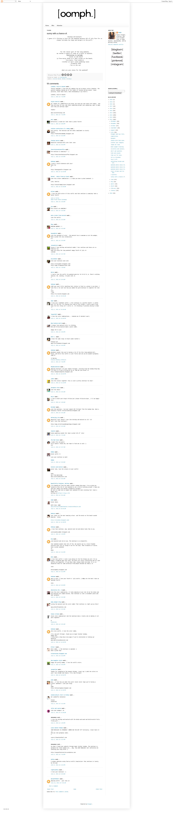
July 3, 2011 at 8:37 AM (58, 447)
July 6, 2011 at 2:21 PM (58, 765)
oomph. (120, 32)
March (113, 186)
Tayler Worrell (55, 101)
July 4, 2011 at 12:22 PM (58, 642)
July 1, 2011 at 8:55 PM (58, 144)
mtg (52, 539)
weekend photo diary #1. (118, 169)
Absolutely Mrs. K (56, 590)
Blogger (89, 804)
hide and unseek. (116, 153)
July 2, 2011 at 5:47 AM (58, 254)
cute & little (55, 198)
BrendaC (53, 407)
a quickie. (114, 174)
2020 (111, 99)
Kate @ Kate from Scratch (58, 215)
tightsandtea (54, 770)
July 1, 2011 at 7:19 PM (58, 114)
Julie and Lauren (56, 708)
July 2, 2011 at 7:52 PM (58, 362)
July (112, 132)
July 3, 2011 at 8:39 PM (58, 585)
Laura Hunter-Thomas (57, 728)
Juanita (53, 431)
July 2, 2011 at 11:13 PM (58, 383)
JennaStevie (54, 245)
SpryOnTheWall (55, 779)
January (113, 190)
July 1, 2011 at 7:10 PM (58, 96)
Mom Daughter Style (56, 660)
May (112, 181)
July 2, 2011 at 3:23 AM (58, 219)
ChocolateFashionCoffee (58, 149)
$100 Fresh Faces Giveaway (59, 199)
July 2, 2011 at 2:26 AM (58, 201)
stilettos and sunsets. (118, 149)
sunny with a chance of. (118, 177)
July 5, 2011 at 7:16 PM (58, 754)
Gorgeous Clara (55, 387)
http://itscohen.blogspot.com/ (60, 520)
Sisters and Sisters (57, 467)
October (113, 125)
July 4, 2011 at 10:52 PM (58, 675)
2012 (111, 117)
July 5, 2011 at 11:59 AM (58, 712)
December (114, 121)
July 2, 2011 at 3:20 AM (58, 210)
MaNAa (52, 452)
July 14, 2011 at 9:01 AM (58, 783)
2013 (111, 115)
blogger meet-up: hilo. (118, 134)
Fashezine (54, 622)
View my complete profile (115, 44)
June (112, 179)
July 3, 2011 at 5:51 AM (58, 412)
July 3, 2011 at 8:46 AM (58, 462)
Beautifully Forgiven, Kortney (60, 483)
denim (63, 78)
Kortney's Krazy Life (63, 493)
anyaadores (54, 233)
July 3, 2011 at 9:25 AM (58, 478)
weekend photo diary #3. (118, 165)
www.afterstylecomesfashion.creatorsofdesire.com (66, 506)
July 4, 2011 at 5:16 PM (58, 655)
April (113, 184)
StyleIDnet (54, 259)
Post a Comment (53, 786)
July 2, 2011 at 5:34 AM (58, 240)
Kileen (53, 191)
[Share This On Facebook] (62, 75)
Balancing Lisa (55, 417)
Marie (52, 272)
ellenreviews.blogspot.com (59, 653)
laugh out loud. (115, 144)
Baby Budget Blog (56, 602)
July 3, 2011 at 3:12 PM (58, 552)
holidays (69, 78)
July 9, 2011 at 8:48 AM (58, 774)
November (114, 123)
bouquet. (113, 138)
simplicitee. (114, 136)
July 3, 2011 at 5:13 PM (58, 571)
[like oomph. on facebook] (117, 58)
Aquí (52, 301)
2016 (111, 108)
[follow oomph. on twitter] (117, 54)
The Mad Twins (55, 440)
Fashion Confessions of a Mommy (60, 128)
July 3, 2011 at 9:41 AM (58, 495)
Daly (52, 557)
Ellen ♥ (53, 647)
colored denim (57, 78)
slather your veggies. (117, 142)
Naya (52, 224)
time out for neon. (116, 155)
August (113, 130)
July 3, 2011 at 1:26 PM (58, 534)
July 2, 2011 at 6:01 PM (58, 345)
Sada (52, 680)
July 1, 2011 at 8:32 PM (58, 135)
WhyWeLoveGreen (55, 366)
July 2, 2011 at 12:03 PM (58, 318)
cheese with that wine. (118, 140)
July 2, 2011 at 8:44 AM (58, 279)
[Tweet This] (65, 75)
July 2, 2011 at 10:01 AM (58, 296)
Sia (52, 206)
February (114, 188)
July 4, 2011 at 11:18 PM (58, 690)
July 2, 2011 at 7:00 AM (58, 267)
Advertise (59, 25)
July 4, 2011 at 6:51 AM (58, 624)
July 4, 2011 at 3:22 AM (58, 597)
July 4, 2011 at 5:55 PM (58, 664)
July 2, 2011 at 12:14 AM (58, 171)
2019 (111, 102)
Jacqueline (54, 669)
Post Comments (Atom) (62, 791)
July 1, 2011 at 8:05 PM (58, 123)
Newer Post (50, 789)
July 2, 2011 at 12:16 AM (58, 186)
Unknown (53, 161)
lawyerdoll (54, 314)
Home (47, 25)
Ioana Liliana (55, 614)
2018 (111, 104)
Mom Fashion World (56, 323)
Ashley (53, 759)
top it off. (114, 159)
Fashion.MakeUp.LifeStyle (58, 360)
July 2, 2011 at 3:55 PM (58, 332)
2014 (111, 112)
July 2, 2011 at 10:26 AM (58, 309)
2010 (111, 193)
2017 (111, 106)
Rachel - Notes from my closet (60, 176)
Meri (52, 119)
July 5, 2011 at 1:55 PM (58, 723)
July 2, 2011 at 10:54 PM (58, 374)
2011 (111, 119)
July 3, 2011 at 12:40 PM (58, 522)
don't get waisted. (116, 151)
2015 (111, 110)
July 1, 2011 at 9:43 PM (58, 156)
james (52, 378)
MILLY (52, 396)
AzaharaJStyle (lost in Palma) (60, 695)
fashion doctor (55, 140)
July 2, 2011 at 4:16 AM (58, 228)
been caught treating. (117, 147)
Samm (52, 500)
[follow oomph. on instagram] (117, 65)
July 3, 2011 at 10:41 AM (58, 508)
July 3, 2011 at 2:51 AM (58, 392)
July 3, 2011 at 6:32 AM (58, 426)
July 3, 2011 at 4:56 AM (58, 402)
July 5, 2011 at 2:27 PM (58, 739)
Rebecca (53, 513)
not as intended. (116, 157)
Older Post (99, 789)
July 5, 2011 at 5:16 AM (58, 703)
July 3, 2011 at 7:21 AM (58, 435)
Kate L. (53, 336)
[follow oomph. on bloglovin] (117, 51)
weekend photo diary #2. (118, 167)
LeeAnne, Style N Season (58, 86)
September (114, 128)
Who (53, 25)
